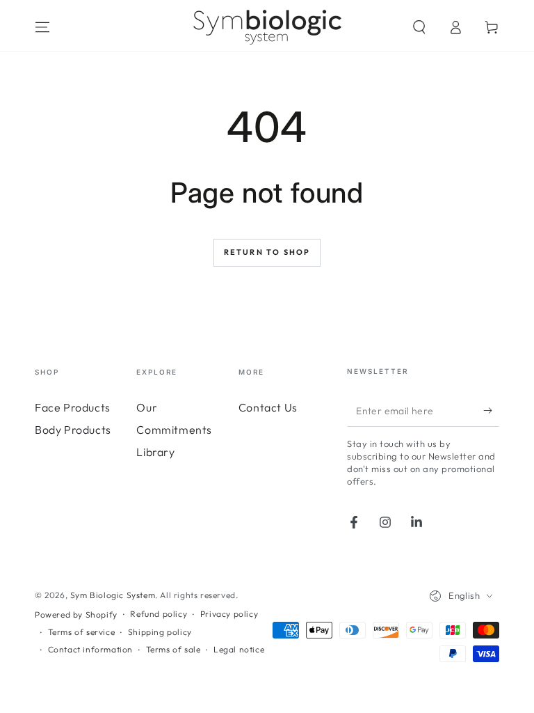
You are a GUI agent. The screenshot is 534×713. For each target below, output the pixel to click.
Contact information (90, 649)
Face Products (73, 407)
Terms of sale (173, 649)
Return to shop (267, 252)
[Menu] (42, 27)
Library (155, 452)
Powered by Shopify (76, 614)
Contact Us (268, 407)
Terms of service (81, 632)
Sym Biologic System (112, 595)
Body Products (73, 430)
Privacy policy (229, 614)
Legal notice (238, 649)
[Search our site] (419, 27)
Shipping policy (160, 632)
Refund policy (158, 614)
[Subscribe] (491, 410)
